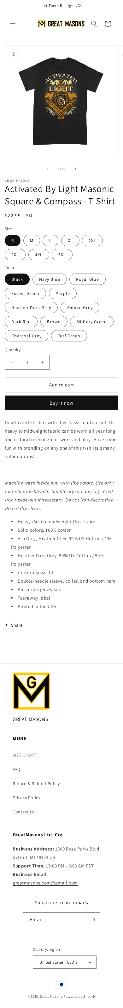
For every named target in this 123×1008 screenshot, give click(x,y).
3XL (15, 255)
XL (70, 240)
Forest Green (25, 293)
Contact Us (24, 812)
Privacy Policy (26, 797)
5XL (62, 255)
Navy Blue (49, 279)
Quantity (12, 349)
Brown (54, 321)
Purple (63, 293)
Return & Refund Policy (36, 783)
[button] (13, 23)
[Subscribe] (93, 919)
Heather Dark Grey (31, 307)
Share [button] (17, 625)
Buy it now (61, 403)
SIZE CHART (24, 755)
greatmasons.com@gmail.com (45, 883)
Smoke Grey (80, 307)
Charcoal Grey (26, 336)
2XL (92, 240)
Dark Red (21, 321)
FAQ (16, 769)
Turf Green (69, 336)
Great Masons (51, 996)
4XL (39, 255)
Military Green (92, 321)
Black (17, 279)
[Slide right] (75, 169)
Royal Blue (87, 279)
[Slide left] (48, 169)
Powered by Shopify (80, 996)
